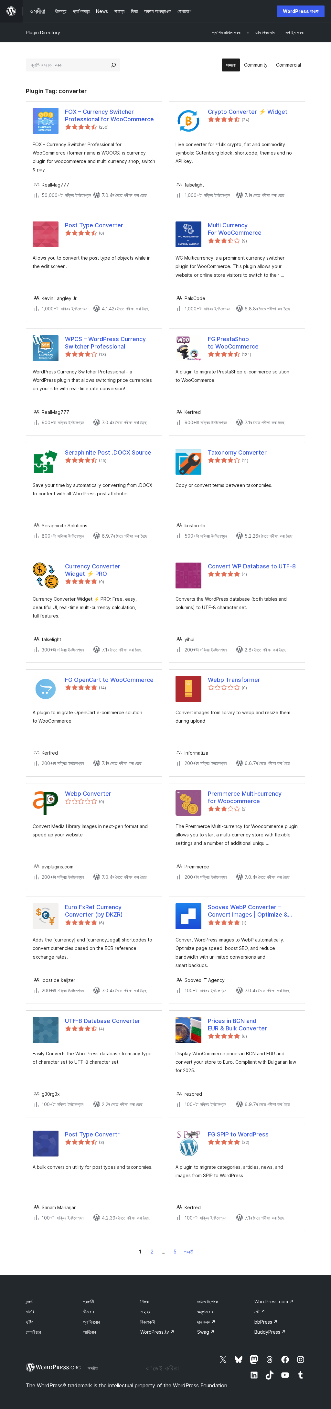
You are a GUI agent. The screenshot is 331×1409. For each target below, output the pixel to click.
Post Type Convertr (92, 1134)
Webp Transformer (234, 679)
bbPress (266, 1322)
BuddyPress (270, 1332)
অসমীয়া (93, 1368)
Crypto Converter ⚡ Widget (247, 111)
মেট (259, 1311)
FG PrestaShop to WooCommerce (233, 343)
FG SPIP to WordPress (238, 1134)
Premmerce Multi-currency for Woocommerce (245, 797)
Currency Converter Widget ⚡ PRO (92, 570)
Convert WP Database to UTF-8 (252, 566)
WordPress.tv (157, 1332)
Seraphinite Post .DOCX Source (108, 452)
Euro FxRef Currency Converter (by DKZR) (94, 911)
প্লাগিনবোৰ (91, 1322)
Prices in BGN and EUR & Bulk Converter (237, 1024)
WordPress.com (274, 1301)
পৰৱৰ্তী (188, 1251)
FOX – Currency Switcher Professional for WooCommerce (109, 115)
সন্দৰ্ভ (29, 1301)
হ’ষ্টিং (29, 1322)
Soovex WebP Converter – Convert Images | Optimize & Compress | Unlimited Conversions (248, 911)
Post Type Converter (94, 225)
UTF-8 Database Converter (102, 1020)
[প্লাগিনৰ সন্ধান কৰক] (113, 65)
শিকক (144, 1301)
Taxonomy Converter (237, 452)
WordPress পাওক (300, 11)
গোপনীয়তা (33, 1332)
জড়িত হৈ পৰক (207, 1301)
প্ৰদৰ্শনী (88, 1301)
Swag (206, 1332)
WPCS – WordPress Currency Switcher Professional (105, 343)
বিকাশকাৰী (147, 1322)
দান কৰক (206, 1322)
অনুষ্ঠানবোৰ (205, 1311)
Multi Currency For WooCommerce (235, 229)
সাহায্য (145, 1311)
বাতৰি (30, 1311)
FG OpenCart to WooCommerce (109, 679)
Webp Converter (88, 793)
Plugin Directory (43, 32)
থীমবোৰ (88, 1311)
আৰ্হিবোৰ (89, 1332)
